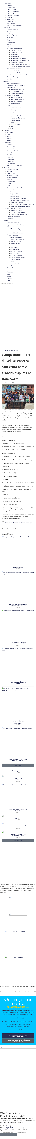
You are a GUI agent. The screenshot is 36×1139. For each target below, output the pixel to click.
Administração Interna (16, 93)
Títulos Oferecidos (12, 38)
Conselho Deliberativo (13, 11)
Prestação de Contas (16, 71)
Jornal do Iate (10, 17)
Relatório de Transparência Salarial (20, 66)
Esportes (9, 138)
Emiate (9, 136)
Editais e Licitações (12, 29)
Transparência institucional (14, 48)
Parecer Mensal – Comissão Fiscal (19, 75)
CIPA (8, 46)
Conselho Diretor (12, 9)
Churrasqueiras (14, 110)
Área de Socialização (13, 95)
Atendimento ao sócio (16, 91)
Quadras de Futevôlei (16, 116)
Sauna (12, 122)
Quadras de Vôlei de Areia (17, 118)
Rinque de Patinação (16, 124)
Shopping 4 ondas (15, 103)
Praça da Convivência (16, 101)
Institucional (6, 27)
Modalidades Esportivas (17, 89)
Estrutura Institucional (16, 52)
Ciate (8, 134)
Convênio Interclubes (13, 15)
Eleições (9, 40)
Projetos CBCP (14, 56)
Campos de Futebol (15, 107)
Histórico (9, 5)
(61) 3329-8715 (12, 1021)
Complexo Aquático (16, 112)
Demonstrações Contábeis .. (18, 73)
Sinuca (12, 126)
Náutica (9, 140)
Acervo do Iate (11, 7)
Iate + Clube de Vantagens (14, 25)
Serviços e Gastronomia (13, 83)
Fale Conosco (11, 23)
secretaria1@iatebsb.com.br (26, 1021)
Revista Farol (10, 19)
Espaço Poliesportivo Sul (17, 99)
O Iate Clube (7, 3)
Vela (17, 350)
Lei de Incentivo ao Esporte (18, 58)
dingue (15, 522)
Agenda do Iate (11, 21)
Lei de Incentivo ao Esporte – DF (19, 60)
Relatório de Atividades (16, 62)
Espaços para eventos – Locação (16, 85)
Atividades (6, 130)
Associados (10, 32)
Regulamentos (11, 42)
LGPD (9, 44)
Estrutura (5, 81)
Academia (10, 132)
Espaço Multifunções (16, 97)
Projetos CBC (14, 54)
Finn (18, 522)
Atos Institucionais (15, 50)
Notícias (13, 350)
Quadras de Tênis (15, 120)
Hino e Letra (10, 13)
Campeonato (8, 522)
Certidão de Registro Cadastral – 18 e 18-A (22, 64)
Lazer (8, 105)
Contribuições (11, 34)
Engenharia (10, 128)
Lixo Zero (10, 79)
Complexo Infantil (15, 114)
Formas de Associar (12, 36)
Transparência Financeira (14, 68)
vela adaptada (29, 522)
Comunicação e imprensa (14, 77)
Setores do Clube (11, 87)
